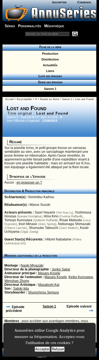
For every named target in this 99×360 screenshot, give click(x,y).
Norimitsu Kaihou (41, 197)
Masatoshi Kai (48, 285)
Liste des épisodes (49, 76)
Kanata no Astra (49, 99)
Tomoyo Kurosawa (18, 220)
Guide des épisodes (49, 82)
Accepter (42, 349)
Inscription (59, 2)
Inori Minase (28, 224)
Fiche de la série (49, 47)
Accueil (9, 99)
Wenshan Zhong (16, 281)
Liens (49, 71)
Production (49, 53)
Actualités (49, 65)
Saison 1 (49, 88)
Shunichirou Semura (43, 292)
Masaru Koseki (49, 273)
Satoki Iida (21, 288)
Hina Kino (51, 216)
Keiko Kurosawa (80, 277)
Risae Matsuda (70, 220)
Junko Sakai (61, 269)
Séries (10, 26)
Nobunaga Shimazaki (74, 224)
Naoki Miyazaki (32, 265)
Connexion (84, 2)
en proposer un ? (29, 182)
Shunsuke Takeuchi (43, 228)
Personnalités (29, 26)
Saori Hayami (45, 212)
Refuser (58, 349)
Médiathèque (54, 26)
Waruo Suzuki (39, 205)
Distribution (49, 59)
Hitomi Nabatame (58, 239)
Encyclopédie (24, 99)
